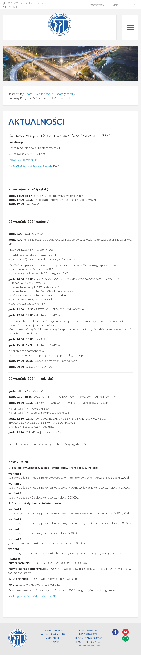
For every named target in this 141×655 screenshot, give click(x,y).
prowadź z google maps (22, 159)
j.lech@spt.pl (53, 637)
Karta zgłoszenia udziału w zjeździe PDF (33, 596)
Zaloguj (134, 4)
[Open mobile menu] (130, 27)
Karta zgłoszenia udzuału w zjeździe (30, 165)
